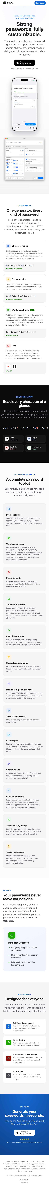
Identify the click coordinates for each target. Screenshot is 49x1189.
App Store (24, 1183)
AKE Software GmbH (34, 1176)
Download (40, 3)
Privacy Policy (24, 1179)
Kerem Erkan (21, 1176)
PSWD (10, 3)
